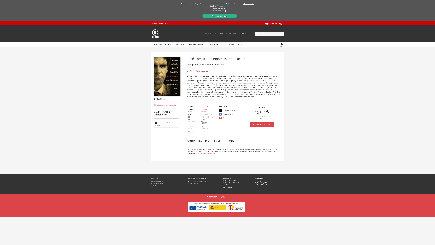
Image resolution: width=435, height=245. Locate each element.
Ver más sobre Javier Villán (206, 153)
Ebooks (225, 185)
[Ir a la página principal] (155, 33)
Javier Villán (195, 71)
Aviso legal (226, 178)
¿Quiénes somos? (244, 33)
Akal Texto (229, 45)
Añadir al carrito (263, 124)
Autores (169, 45)
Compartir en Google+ (229, 118)
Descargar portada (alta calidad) (166, 105)
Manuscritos (218, 33)
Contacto (208, 33)
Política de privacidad (230, 183)
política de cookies (248, 4)
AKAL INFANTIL (227, 187)
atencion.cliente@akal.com (199, 181)
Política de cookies (229, 180)
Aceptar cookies (219, 16)
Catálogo (157, 45)
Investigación (205, 109)
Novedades (181, 45)
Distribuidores (231, 33)
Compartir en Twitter (229, 110)
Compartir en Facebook (230, 114)
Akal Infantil (215, 45)
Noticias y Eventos (197, 45)
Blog (240, 45)
